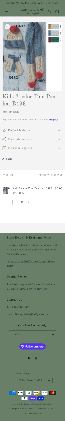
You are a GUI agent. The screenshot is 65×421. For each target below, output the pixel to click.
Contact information (34, 414)
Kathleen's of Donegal (31, 404)
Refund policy (28, 409)
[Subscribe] (53, 334)
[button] (6, 11)
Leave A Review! (37, 289)
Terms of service (45, 409)
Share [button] (9, 159)
